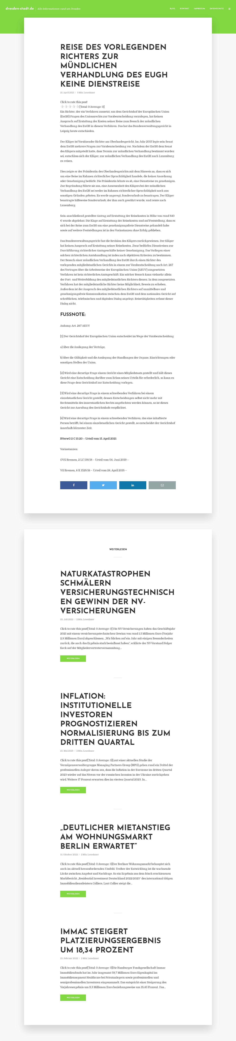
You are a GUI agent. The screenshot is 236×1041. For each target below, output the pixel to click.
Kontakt (184, 9)
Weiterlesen (73, 659)
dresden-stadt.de (20, 8)
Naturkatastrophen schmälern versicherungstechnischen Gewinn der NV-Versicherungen (117, 593)
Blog (172, 9)
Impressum (199, 9)
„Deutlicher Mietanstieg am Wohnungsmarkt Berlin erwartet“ (115, 837)
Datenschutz (217, 9)
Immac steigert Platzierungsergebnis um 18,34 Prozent (110, 941)
